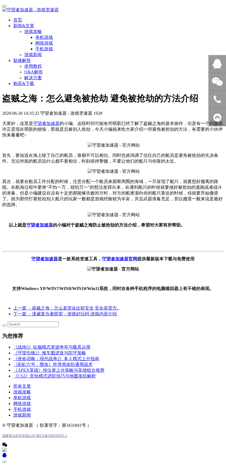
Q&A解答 (33, 72)
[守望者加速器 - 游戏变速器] (113, 10)
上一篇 (66, 308)
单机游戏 (22, 397)
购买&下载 (23, 83)
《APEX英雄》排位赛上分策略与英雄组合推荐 (58, 370)
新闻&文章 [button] (23, 25)
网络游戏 (22, 403)
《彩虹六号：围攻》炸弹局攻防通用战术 (53, 364)
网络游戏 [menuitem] (44, 43)
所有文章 (22, 386)
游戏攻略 (22, 392)
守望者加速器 (46, 123)
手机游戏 (22, 409)
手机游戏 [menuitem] (44, 48)
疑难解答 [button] (22, 60)
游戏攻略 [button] (33, 31)
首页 (17, 20)
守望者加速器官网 (119, 258)
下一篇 (65, 313)
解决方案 (33, 77)
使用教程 (33, 66)
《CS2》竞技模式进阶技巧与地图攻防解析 (54, 376)
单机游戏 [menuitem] (44, 37)
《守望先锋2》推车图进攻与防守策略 (49, 353)
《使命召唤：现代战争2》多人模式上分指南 (56, 358)
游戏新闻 (33, 54)
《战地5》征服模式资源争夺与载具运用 (51, 347)
